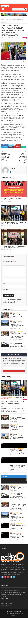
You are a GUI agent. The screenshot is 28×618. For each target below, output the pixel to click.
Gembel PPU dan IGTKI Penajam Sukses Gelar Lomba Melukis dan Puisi (17, 419)
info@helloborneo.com (6, 603)
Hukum (14, 331)
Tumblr (11, 146)
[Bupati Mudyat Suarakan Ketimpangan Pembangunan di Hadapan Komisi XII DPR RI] (14, 445)
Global (6, 19)
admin (4, 37)
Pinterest (18, 146)
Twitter (12, 144)
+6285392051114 (5, 598)
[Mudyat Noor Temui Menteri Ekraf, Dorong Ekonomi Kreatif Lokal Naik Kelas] (14, 213)
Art (10, 415)
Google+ (19, 144)
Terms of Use (14, 615)
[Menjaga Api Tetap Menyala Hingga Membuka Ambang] (14, 189)
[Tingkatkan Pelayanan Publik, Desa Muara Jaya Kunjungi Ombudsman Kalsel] (5, 436)
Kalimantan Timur (13, 313)
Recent (5, 479)
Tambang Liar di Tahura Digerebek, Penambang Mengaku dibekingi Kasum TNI (17, 345)
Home (2, 19)
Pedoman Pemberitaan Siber (16, 613)
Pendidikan (20, 321)
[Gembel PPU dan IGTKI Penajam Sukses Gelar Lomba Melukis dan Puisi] (14, 237)
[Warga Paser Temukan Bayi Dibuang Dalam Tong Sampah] (5, 315)
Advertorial (4, 397)
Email (4, 283)
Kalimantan (15, 312)
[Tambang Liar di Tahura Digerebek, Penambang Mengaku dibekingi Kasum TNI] (5, 344)
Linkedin (5, 146)
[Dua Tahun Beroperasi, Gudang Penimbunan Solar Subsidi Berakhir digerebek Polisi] (5, 525)
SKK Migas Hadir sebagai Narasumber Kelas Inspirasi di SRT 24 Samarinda (17, 428)
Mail (24, 146)
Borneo (11, 312)
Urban (23, 37)
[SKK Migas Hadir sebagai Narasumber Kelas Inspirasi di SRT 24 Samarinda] (5, 426)
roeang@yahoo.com (6, 605)
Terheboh (20, 533)
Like (25, 37)
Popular (5, 476)
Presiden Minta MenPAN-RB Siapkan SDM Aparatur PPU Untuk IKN (5, 157)
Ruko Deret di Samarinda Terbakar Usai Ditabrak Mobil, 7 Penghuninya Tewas (18, 536)
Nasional (9, 19)
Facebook (5, 144)
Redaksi (7, 613)
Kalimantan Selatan (14, 434)
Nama (5, 277)
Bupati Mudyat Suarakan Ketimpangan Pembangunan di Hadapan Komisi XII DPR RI (18, 452)
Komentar (5, 264)
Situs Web (5, 289)
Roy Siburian (13, 339)
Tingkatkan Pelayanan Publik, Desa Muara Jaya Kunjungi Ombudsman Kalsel (17, 437)
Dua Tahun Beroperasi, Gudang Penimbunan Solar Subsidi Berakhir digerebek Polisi (18, 527)
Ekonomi (14, 19)
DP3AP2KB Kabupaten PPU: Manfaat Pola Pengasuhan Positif (23, 158)
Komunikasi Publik (5, 398)
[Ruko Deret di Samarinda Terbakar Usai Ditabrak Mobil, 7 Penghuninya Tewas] (5, 535)
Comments (5, 482)
